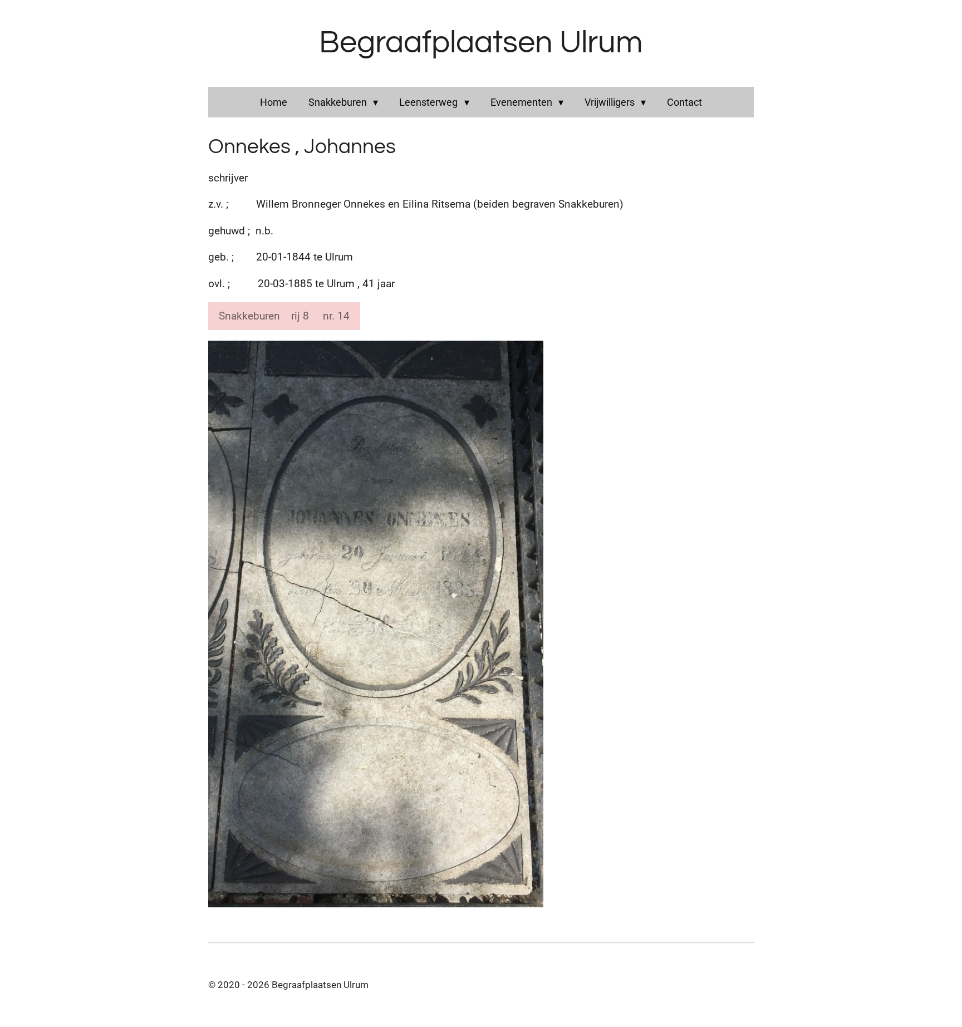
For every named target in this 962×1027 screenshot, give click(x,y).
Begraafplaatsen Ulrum (481, 43)
